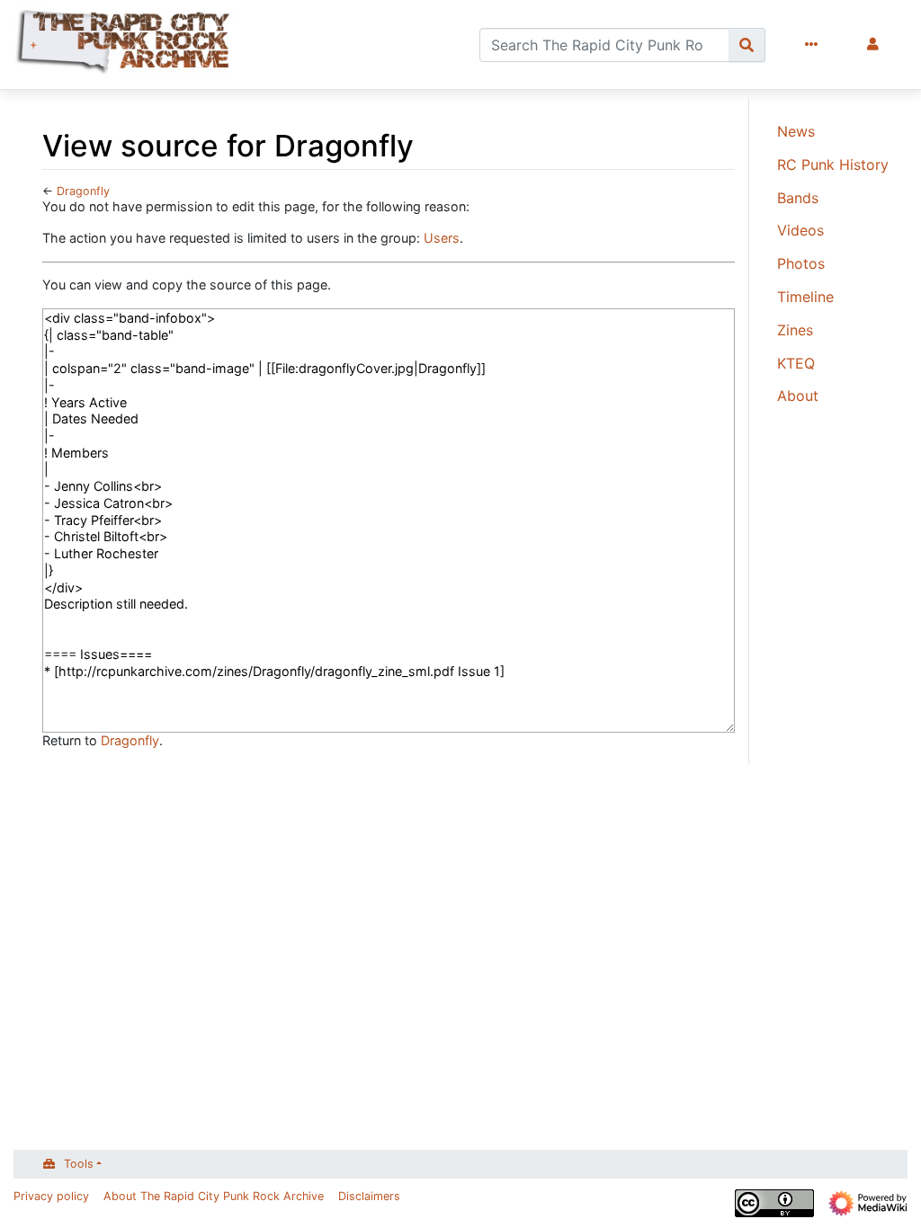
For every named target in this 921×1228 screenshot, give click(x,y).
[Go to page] (747, 45)
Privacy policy (51, 1196)
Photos (801, 263)
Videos (800, 230)
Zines (795, 330)
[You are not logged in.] (876, 44)
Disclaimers (369, 1196)
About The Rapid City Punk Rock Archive (213, 1196)
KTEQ (796, 363)
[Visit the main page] (124, 45)
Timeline (805, 297)
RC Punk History (833, 165)
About (797, 396)
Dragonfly (83, 191)
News (796, 131)
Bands (797, 198)
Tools (79, 1163)
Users (442, 237)
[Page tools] (815, 44)
